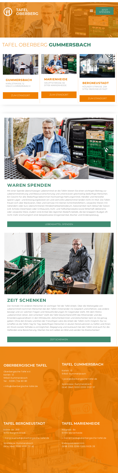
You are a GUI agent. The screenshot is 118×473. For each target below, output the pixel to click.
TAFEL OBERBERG (27, 12)
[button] (91, 11)
